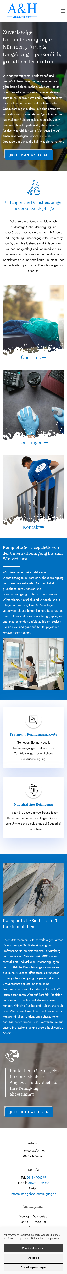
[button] (63, 11)
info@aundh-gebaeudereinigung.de (33, 1194)
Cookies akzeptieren (33, 1248)
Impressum (53, 1238)
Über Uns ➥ (33, 358)
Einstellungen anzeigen (33, 1267)
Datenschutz (38, 1238)
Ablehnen (33, 1257)
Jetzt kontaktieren (29, 155)
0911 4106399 (36, 1177)
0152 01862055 (38, 1183)
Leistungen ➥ (33, 443)
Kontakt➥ (33, 527)
